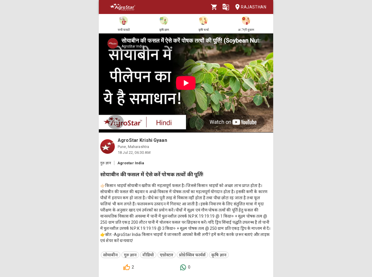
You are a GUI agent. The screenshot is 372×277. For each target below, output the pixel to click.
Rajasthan (253, 7)
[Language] (226, 7)
